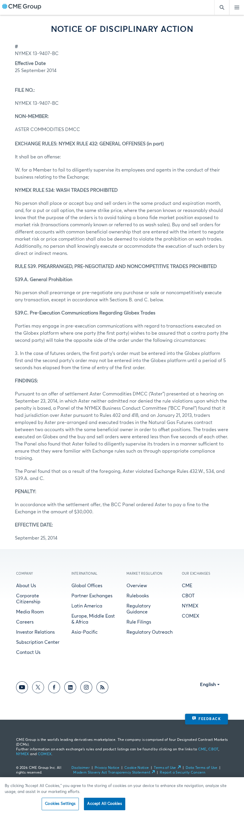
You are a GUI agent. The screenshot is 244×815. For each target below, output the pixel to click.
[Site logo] (21, 7)
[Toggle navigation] (236, 7)
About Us (26, 585)
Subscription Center (38, 642)
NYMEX (190, 606)
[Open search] (221, 7)
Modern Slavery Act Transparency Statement (111, 773)
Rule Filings (138, 622)
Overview (136, 585)
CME (187, 585)
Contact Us (28, 652)
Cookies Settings (60, 804)
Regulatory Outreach (149, 632)
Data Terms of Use (201, 768)
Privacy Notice (107, 768)
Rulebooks (137, 595)
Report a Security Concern (182, 773)
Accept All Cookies (104, 804)
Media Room (30, 612)
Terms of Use (165, 768)
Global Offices (86, 585)
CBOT (188, 595)
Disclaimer (80, 768)
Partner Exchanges (91, 595)
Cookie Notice (136, 768)
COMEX (190, 616)
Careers (25, 622)
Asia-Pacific (84, 632)
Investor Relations (35, 632)
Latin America (86, 606)
